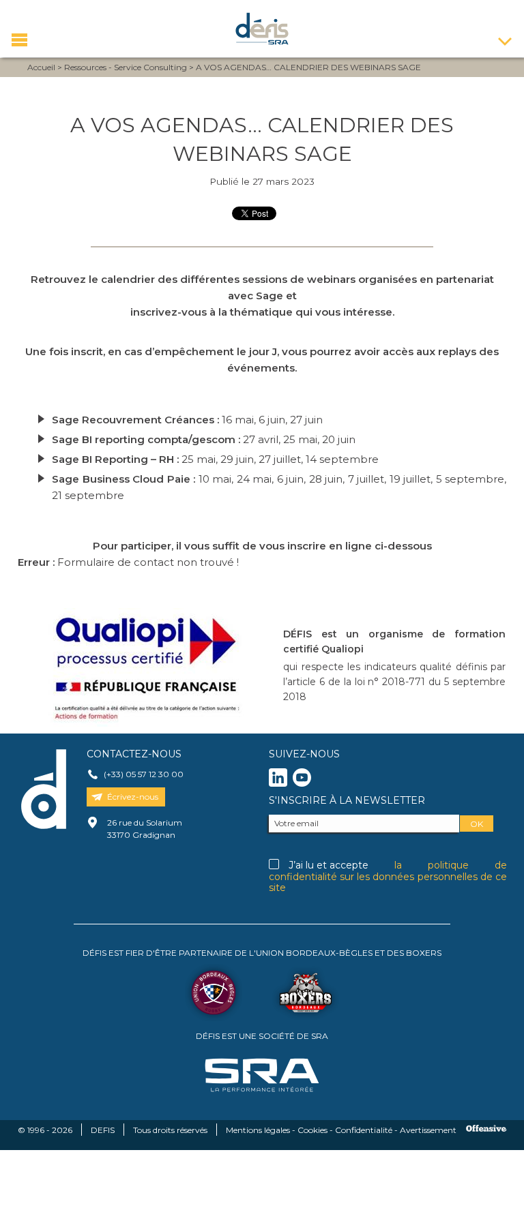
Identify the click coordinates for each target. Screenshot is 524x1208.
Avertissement (428, 1130)
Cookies (312, 1130)
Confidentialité (363, 1130)
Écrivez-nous (132, 796)
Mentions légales (258, 1130)
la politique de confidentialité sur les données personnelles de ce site (388, 876)
